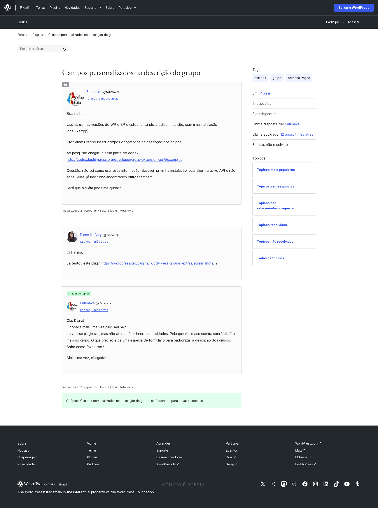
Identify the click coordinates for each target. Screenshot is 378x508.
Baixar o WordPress (353, 7)
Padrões (93, 464)
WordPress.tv (168, 464)
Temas (92, 450)
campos (260, 78)
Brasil (63, 484)
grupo (277, 78)
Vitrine (91, 443)
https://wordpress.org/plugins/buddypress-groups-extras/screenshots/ (158, 263)
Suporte (162, 450)
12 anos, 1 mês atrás (94, 241)
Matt (300, 450)
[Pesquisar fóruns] (64, 48)
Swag (232, 464)
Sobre (22, 443)
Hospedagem (27, 457)
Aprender (163, 443)
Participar (233, 443)
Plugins (38, 35)
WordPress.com (308, 443)
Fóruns (22, 22)
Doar (231, 457)
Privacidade (26, 464)
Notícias (23, 450)
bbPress (303, 457)
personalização (299, 78)
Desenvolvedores (169, 457)
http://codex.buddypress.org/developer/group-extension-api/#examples (124, 159)
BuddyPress (306, 464)
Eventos (232, 450)
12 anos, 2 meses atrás (102, 98)
